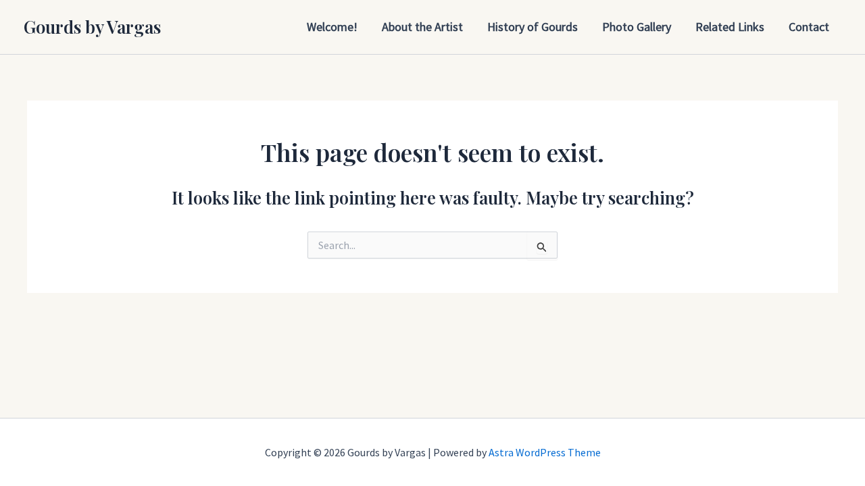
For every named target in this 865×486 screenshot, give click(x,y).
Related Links (729, 26)
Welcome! (332, 26)
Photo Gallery (636, 26)
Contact (809, 26)
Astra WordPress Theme (545, 452)
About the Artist (422, 26)
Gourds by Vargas (92, 26)
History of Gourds (532, 26)
